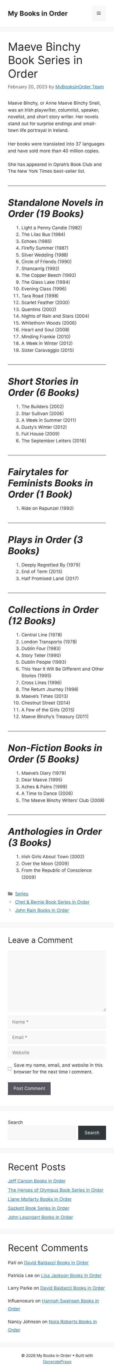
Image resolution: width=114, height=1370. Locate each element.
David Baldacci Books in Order (56, 1262)
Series (21, 893)
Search (15, 1122)
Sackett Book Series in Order (38, 1208)
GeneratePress (57, 1361)
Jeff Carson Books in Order (36, 1181)
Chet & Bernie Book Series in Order (52, 902)
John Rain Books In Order (42, 910)
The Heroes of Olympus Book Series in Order (55, 1190)
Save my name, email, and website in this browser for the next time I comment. (58, 1068)
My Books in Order (38, 13)
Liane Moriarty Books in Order (40, 1199)
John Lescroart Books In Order (40, 1217)
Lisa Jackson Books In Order (71, 1275)
